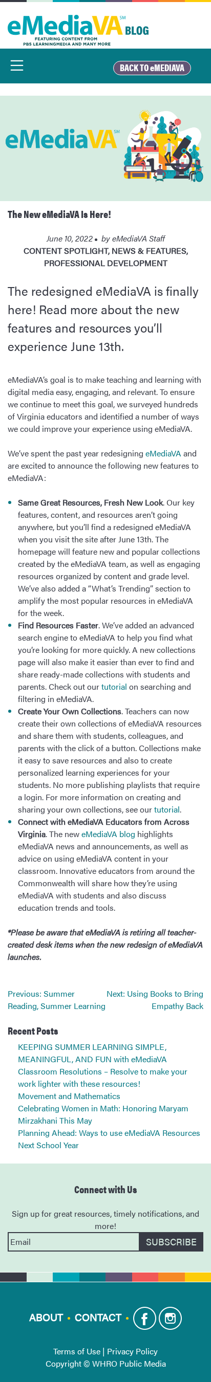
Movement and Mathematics (69, 1096)
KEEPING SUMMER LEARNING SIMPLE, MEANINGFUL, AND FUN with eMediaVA (92, 1053)
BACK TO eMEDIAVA (152, 67)
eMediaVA (163, 453)
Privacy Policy (132, 1351)
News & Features (149, 250)
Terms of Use (76, 1351)
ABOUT (46, 1316)
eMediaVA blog (108, 834)
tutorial (114, 686)
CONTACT (98, 1316)
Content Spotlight (66, 250)
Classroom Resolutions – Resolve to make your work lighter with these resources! (102, 1077)
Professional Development (105, 263)
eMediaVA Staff (138, 238)
